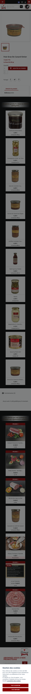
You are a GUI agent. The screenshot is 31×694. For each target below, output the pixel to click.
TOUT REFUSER (15, 689)
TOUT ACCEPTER (15, 685)
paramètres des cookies (14, 681)
